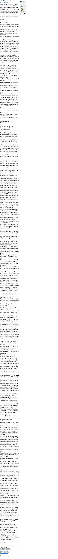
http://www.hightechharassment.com (4, 2)
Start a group (21, 12)
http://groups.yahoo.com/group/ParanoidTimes (6, 549)
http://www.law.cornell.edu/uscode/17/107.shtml (4, 553)
